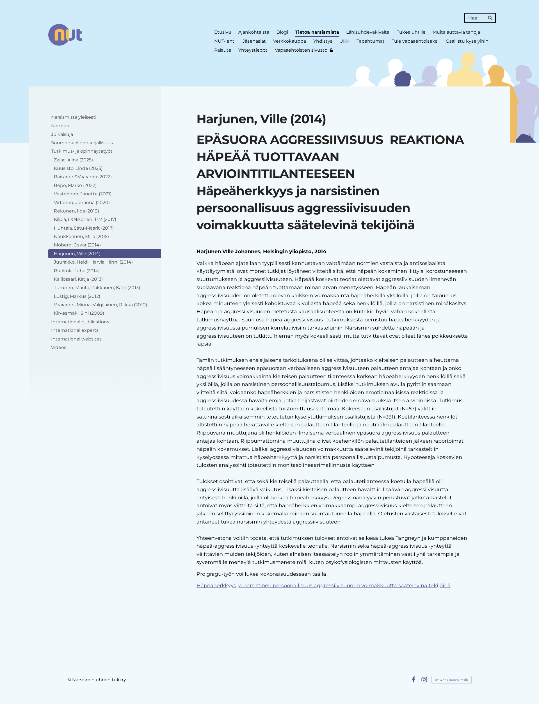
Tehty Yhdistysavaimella (452, 680)
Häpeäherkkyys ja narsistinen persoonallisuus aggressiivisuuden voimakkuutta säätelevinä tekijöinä (324, 585)
